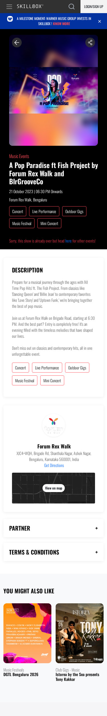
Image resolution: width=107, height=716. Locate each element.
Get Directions (54, 465)
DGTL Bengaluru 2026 (20, 674)
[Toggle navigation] (10, 6)
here (68, 241)
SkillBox (32, 7)
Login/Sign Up (93, 6)
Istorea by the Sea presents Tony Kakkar (77, 677)
